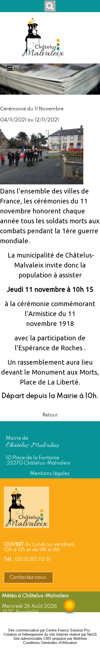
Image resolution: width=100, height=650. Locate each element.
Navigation (27, 69)
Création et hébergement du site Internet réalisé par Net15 (50, 634)
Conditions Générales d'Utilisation (50, 643)
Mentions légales (50, 473)
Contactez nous (28, 577)
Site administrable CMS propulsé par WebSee (50, 638)
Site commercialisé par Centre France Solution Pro (49, 630)
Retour (50, 415)
